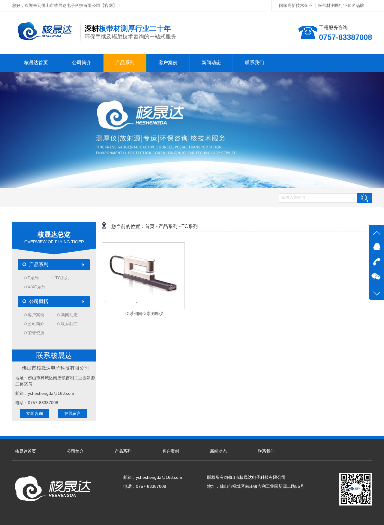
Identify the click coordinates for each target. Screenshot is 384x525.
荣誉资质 (36, 332)
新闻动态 (69, 314)
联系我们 (69, 323)
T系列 (33, 277)
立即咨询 (34, 413)
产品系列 (168, 226)
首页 (149, 226)
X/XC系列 (37, 286)
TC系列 (62, 277)
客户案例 (36, 314)
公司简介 (36, 323)
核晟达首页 (25, 451)
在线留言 (72, 413)
